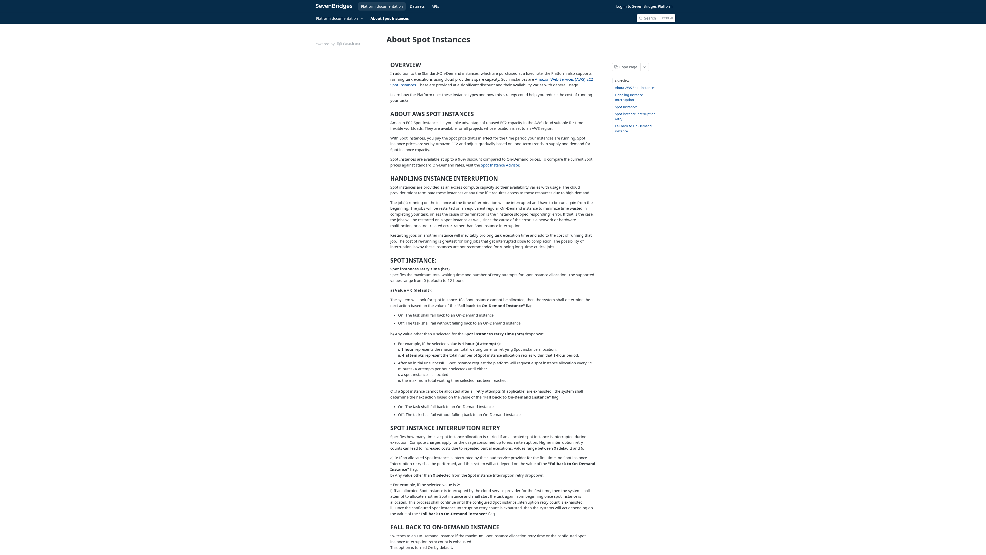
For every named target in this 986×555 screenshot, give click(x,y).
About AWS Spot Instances (635, 87)
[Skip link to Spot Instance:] (387, 260)
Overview (622, 80)
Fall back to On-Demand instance (633, 128)
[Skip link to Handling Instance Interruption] (387, 178)
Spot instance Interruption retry (635, 116)
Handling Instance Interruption (629, 97)
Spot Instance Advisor (500, 165)
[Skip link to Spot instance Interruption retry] (387, 428)
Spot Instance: (626, 107)
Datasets (417, 6)
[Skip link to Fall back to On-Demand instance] (387, 527)
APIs (435, 6)
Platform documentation (382, 6)
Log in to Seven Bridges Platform (644, 6)
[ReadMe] (348, 44)
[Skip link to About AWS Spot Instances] (387, 114)
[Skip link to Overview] (387, 65)
